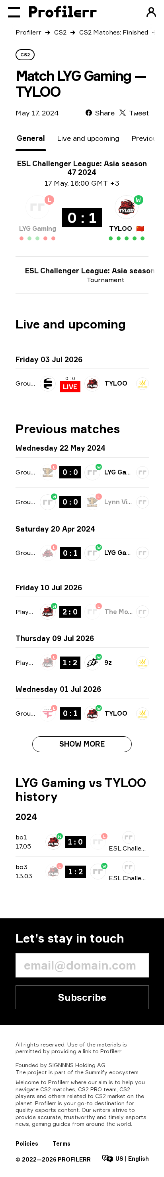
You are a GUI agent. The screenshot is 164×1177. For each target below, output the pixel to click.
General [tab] (31, 138)
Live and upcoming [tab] (88, 138)
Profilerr (28, 32)
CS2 (60, 32)
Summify (96, 1072)
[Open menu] (14, 12)
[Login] (151, 12)
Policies (27, 1143)
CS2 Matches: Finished (113, 32)
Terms (61, 1143)
